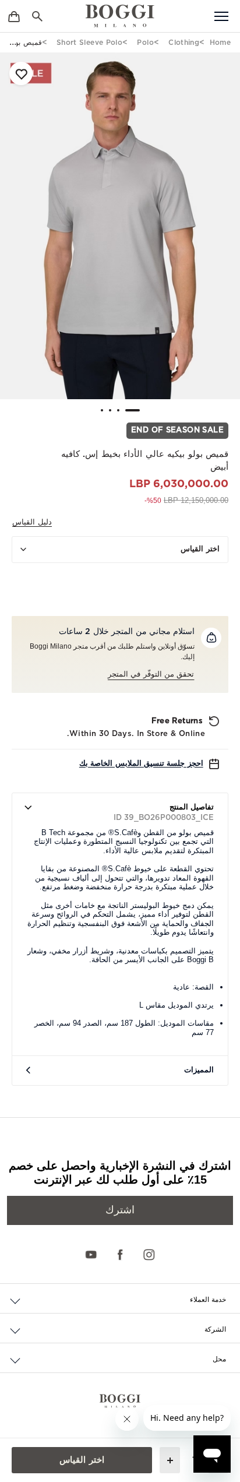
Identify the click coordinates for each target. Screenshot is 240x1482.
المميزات (199, 1070)
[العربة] (14, 15)
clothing (183, 42)
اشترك (120, 1210)
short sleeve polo (89, 42)
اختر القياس (200, 549)
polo (145, 42)
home (220, 42)
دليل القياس (32, 522)
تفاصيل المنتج (192, 807)
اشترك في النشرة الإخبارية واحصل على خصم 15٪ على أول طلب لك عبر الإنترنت (120, 1172)
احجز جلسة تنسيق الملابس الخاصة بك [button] (141, 764)
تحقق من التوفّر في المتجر (151, 674)
